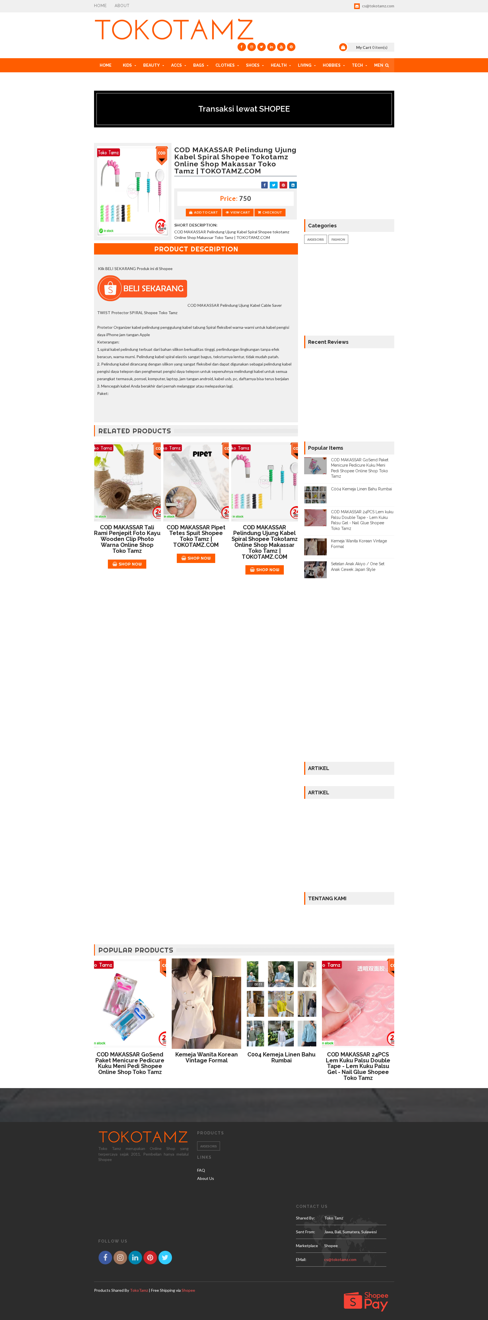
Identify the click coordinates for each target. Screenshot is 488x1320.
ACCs (176, 65)
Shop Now (130, 564)
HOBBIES (332, 65)
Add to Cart (206, 212)
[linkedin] (271, 47)
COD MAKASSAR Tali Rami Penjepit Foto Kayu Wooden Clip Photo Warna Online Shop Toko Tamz (127, 539)
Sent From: (305, 1231)
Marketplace (307, 1245)
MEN (378, 65)
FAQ (201, 1170)
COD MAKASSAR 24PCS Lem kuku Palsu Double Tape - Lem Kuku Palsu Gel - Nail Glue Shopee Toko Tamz (358, 1066)
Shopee (188, 1290)
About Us (205, 1178)
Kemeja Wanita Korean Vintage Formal (206, 1057)
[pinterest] (291, 47)
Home (100, 5)
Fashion (338, 239)
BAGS (198, 65)
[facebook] (242, 47)
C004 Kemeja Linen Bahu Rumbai (361, 489)
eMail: (301, 1259)
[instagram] (251, 47)
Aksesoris (315, 239)
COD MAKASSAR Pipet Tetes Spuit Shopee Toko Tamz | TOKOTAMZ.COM (196, 536)
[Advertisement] (196, 622)
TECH (357, 65)
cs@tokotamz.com (377, 5)
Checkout (272, 212)
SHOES (253, 65)
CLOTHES (225, 65)
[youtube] (281, 47)
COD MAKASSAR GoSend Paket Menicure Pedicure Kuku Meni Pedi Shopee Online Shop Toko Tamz (129, 1063)
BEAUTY (151, 65)
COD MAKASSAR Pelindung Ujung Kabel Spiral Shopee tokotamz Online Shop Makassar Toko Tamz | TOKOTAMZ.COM (265, 542)
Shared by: (305, 1217)
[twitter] (261, 47)
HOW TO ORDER (116, 79)
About (122, 5)
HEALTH (279, 65)
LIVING (304, 65)
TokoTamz (139, 1290)
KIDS (127, 65)
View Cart (240, 212)
